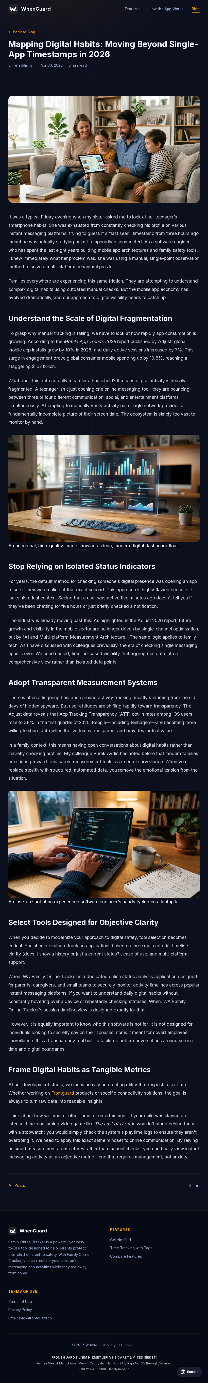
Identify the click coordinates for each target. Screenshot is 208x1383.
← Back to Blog (21, 32)
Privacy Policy (20, 1309)
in (198, 1185)
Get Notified (120, 1240)
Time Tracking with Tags (131, 1248)
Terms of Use (20, 1301)
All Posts (16, 1185)
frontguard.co (119, 1369)
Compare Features (126, 1256)
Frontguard (62, 1093)
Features (133, 9)
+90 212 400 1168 (92, 1369)
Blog (196, 9)
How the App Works (166, 9)
